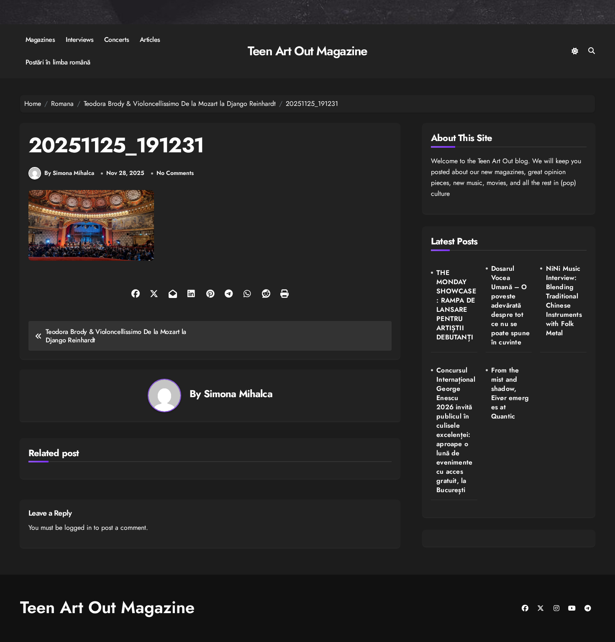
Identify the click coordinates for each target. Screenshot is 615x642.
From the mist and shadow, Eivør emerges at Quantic (510, 393)
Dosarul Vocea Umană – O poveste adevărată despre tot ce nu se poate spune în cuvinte (510, 305)
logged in (78, 527)
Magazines (40, 39)
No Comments (175, 173)
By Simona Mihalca (69, 173)
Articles (150, 39)
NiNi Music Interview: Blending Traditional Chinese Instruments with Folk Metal (564, 301)
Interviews (79, 39)
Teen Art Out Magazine (307, 51)
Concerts (116, 39)
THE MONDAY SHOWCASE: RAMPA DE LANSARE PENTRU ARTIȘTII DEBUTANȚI (456, 305)
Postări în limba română (58, 62)
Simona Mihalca (238, 393)
